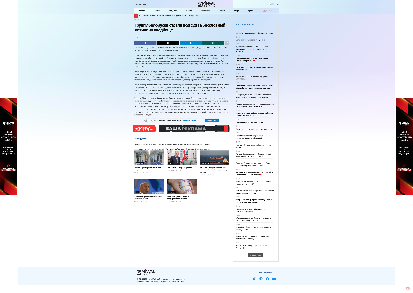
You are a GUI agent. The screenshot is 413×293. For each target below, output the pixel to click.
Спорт (236, 11)
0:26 (238, 197)
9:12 (238, 160)
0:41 (238, 187)
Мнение (222, 11)
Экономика (205, 11)
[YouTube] (274, 279)
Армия (250, 11)
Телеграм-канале (189, 121)
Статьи (157, 11)
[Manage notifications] (408, 288)
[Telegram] (261, 279)
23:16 (238, 242)
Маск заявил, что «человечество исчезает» (254, 129)
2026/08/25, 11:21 (142, 173)
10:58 (238, 55)
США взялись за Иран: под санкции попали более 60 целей (165, 15)
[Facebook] (267, 279)
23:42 (238, 224)
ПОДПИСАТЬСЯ (212, 121)
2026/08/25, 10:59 (207, 175)
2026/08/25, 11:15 (174, 171)
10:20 (238, 110)
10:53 (238, 73)
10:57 (238, 64)
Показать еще (255, 255)
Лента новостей (245, 24)
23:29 (238, 233)
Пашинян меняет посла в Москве (250, 122)
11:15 (238, 37)
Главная (136, 19)
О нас (260, 273)
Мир (170, 163)
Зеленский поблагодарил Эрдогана (179, 168)
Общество (173, 11)
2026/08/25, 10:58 (142, 201)
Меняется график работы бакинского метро (254, 33)
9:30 (238, 151)
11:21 (238, 30)
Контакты (268, 273)
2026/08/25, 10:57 (174, 201)
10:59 (238, 44)
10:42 (238, 83)
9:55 (238, 133)
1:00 (238, 178)
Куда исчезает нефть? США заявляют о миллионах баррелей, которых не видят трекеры (214, 170)
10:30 (238, 101)
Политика (142, 11)
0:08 (238, 206)
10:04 (238, 126)
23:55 (238, 215)
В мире (189, 11)
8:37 (238, 169)
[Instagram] (254, 279)
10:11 (238, 119)
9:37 (238, 142)
